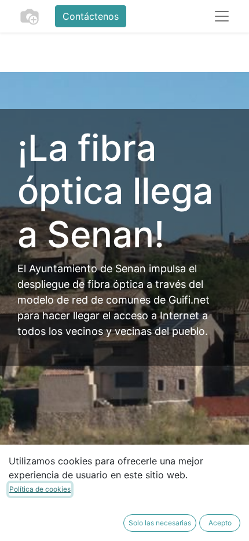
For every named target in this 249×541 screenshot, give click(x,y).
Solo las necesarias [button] (160, 522)
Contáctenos (91, 16)
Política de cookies (40, 489)
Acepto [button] (220, 522)
